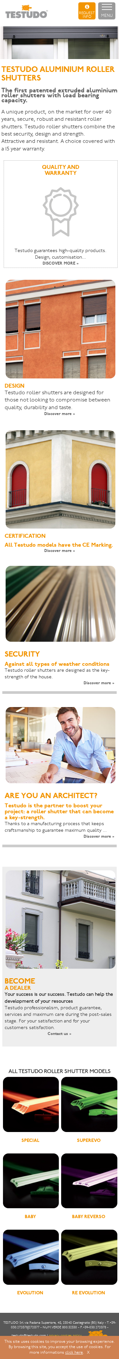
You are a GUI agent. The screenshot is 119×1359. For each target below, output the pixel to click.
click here (74, 1353)
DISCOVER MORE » (61, 264)
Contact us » (59, 1034)
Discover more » (59, 414)
